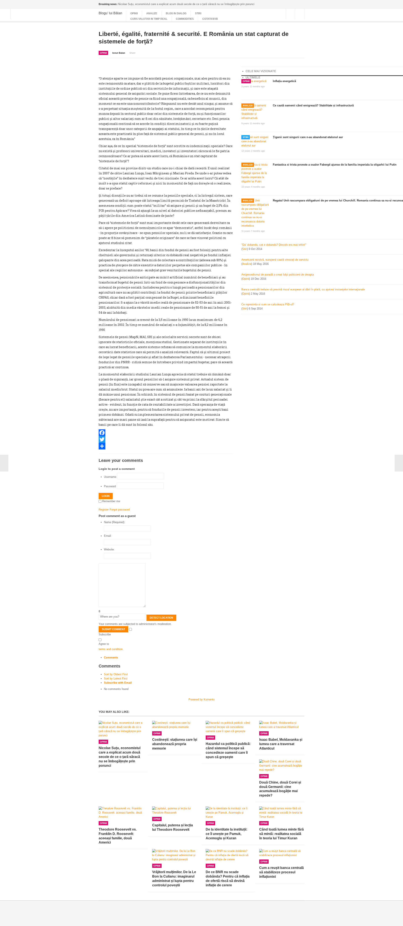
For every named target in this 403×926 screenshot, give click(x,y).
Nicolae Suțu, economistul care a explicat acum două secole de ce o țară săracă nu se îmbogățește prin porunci (119, 756)
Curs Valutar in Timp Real (148, 18)
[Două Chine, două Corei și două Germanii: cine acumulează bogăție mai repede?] (281, 765)
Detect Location (161, 617)
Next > (399, 463)
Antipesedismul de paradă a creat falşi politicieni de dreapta (277, 274)
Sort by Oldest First (116, 674)
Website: (109, 549)
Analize (151, 13)
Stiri (198, 13)
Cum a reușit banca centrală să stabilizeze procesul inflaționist (281, 872)
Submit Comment (113, 629)
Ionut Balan (118, 53)
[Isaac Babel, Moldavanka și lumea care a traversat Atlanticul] (281, 725)
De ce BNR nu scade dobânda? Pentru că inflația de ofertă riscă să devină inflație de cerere (228, 878)
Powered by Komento (201, 699)
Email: (108, 535)
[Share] (166, 446)
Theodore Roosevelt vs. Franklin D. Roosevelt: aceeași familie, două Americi (118, 836)
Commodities (185, 18)
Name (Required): (114, 522)
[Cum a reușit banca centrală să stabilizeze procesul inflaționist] (281, 853)
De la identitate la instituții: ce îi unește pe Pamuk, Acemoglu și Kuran (226, 834)
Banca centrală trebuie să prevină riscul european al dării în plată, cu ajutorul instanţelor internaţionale (303, 289)
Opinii (134, 13)
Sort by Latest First (115, 678)
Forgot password (120, 509)
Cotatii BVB (210, 18)
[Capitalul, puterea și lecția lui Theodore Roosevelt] (174, 810)
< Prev (4, 463)
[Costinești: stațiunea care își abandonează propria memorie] (174, 725)
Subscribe (105, 634)
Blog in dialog (176, 13)
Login (106, 496)
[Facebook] (166, 432)
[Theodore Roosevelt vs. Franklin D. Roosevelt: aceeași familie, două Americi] (121, 812)
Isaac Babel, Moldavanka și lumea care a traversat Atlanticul (280, 744)
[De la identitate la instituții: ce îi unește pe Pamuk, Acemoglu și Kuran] (228, 812)
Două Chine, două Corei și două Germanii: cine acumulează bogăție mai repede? (280, 789)
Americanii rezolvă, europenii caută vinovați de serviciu (274, 259)
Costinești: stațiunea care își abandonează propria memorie (174, 744)
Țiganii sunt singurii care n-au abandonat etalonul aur (308, 137)
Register (104, 509)
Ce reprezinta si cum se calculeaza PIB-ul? (267, 304)
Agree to (104, 643)
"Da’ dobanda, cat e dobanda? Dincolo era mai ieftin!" (273, 244)
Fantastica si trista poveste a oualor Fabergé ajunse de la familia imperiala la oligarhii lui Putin (334, 164)
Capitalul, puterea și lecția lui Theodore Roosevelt (172, 827)
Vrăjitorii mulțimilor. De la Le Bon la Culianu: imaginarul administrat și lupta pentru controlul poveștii (174, 878)
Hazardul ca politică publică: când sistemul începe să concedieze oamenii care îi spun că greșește (228, 750)
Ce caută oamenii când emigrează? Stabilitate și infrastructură (313, 105)
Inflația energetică (284, 81)
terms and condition (111, 649)
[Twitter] (166, 439)
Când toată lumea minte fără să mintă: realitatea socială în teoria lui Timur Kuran (281, 834)
